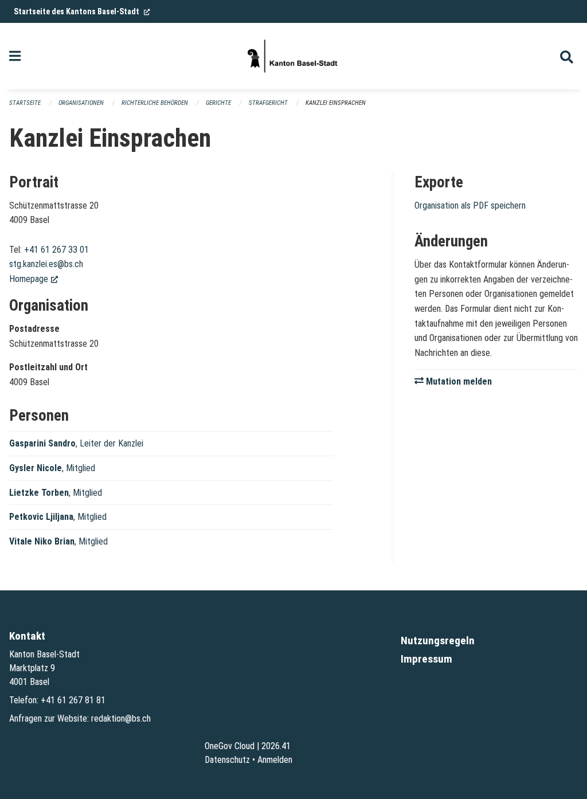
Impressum (426, 658)
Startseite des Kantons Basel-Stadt (82, 11)
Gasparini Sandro (42, 443)
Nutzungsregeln (438, 640)
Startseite (25, 103)
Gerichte (218, 103)
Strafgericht (268, 103)
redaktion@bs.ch (121, 718)
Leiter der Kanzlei (111, 443)
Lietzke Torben (39, 492)
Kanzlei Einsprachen (336, 103)
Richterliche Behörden (155, 103)
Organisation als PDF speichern (470, 205)
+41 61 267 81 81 (73, 700)
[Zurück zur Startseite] (293, 56)
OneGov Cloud (230, 746)
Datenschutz (227, 759)
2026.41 (276, 746)
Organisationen (81, 103)
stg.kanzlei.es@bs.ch (46, 263)
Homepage (33, 278)
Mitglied (80, 468)
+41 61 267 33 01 (56, 249)
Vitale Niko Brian (42, 541)
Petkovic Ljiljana (41, 516)
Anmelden (274, 759)
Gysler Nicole (35, 468)
